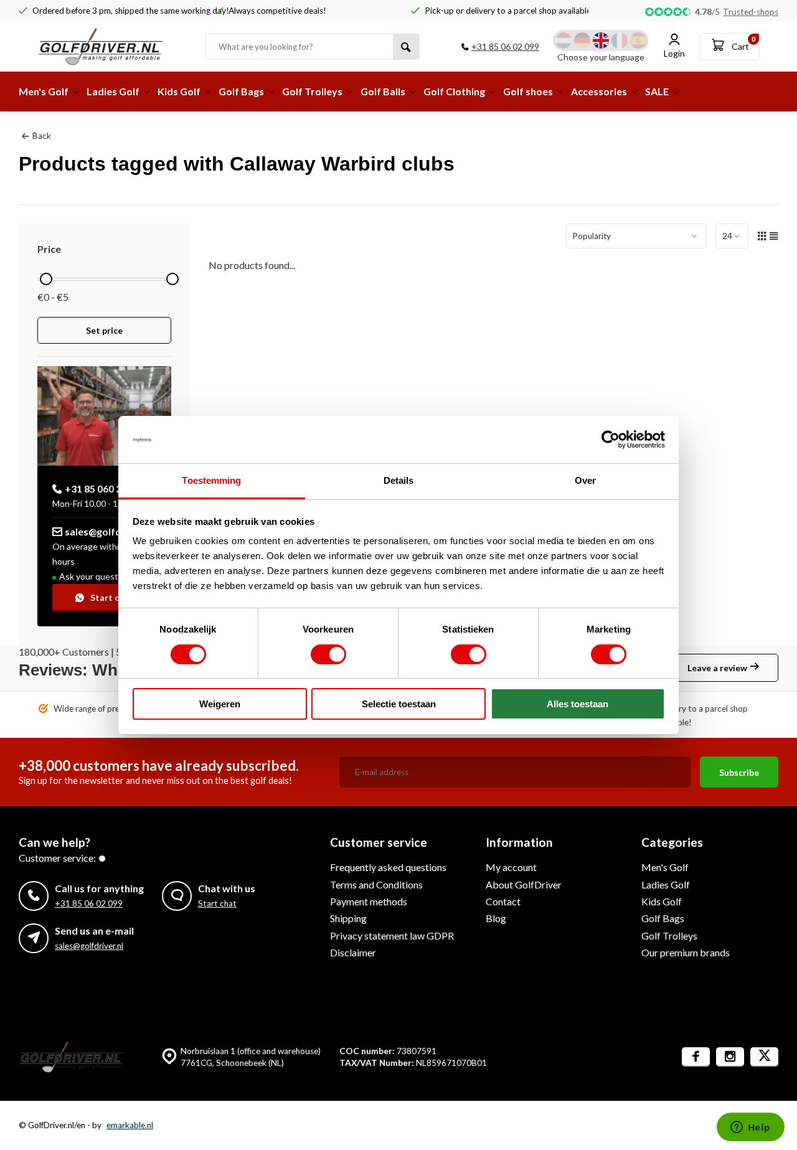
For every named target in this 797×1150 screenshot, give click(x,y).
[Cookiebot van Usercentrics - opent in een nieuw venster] (610, 439)
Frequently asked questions (388, 867)
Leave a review (717, 667)
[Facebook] (696, 1057)
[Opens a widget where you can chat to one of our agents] (750, 1128)
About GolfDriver (524, 884)
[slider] (46, 279)
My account (511, 867)
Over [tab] (585, 480)
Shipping (348, 918)
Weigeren (219, 704)
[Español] (638, 40)
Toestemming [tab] (211, 480)
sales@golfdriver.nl (109, 531)
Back (41, 136)
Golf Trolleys (312, 91)
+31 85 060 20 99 (102, 488)
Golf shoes (528, 91)
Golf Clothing (454, 91)
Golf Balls (383, 91)
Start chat (111, 597)
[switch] (328, 654)
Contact (503, 901)
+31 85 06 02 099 (505, 46)
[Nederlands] (563, 40)
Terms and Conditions (376, 884)
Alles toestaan (577, 704)
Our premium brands (685, 952)
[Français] (619, 40)
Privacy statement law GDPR (392, 935)
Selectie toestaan (399, 704)
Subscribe (739, 772)
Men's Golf (43, 91)
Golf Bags (241, 91)
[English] (601, 40)
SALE (657, 91)
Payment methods (368, 901)
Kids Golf (179, 91)
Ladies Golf (113, 91)
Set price (104, 330)
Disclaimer (353, 952)
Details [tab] (399, 480)
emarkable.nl (129, 1125)
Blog (496, 918)
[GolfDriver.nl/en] (112, 46)
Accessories (599, 91)
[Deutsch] (582, 40)
